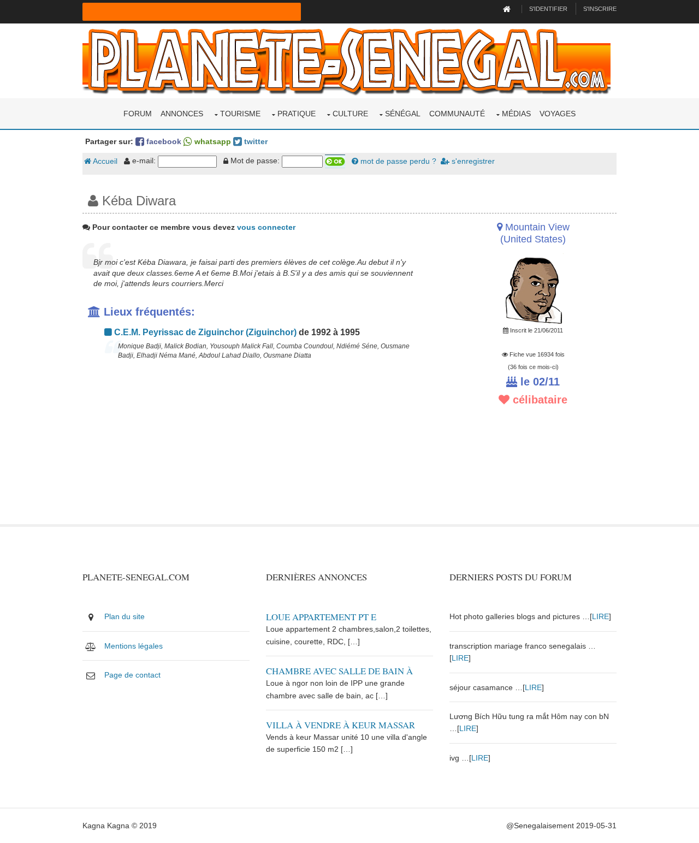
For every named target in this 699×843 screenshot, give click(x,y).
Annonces (182, 113)
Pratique (296, 113)
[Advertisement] (257, 447)
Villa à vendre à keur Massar (340, 725)
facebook (162, 141)
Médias (516, 113)
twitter (255, 141)
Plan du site (124, 616)
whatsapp (211, 141)
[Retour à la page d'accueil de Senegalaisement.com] (508, 8)
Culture (350, 113)
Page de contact (132, 674)
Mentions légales (133, 646)
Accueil (104, 161)
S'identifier (548, 8)
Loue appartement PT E (321, 616)
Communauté (457, 113)
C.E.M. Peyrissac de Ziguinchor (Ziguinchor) (204, 332)
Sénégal (402, 113)
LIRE (600, 616)
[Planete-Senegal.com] (346, 60)
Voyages (558, 113)
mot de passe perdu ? (397, 161)
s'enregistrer (472, 161)
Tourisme (240, 113)
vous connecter (266, 227)
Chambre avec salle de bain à (339, 670)
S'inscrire (600, 8)
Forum (137, 113)
